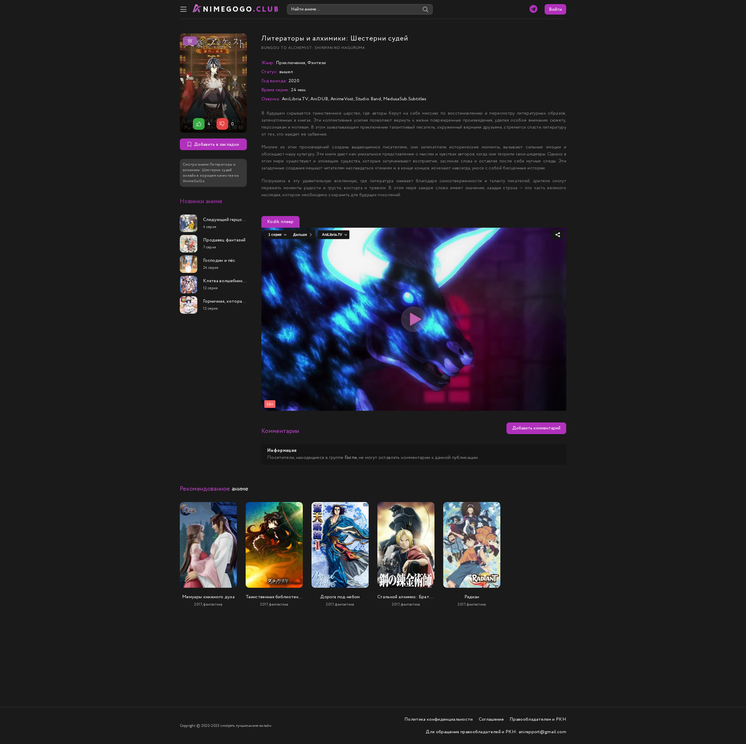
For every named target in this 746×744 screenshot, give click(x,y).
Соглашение (491, 719)
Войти (555, 9)
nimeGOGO (241, 9)
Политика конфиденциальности (438, 719)
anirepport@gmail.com (542, 732)
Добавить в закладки (216, 144)
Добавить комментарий (536, 428)
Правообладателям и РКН (538, 719)
